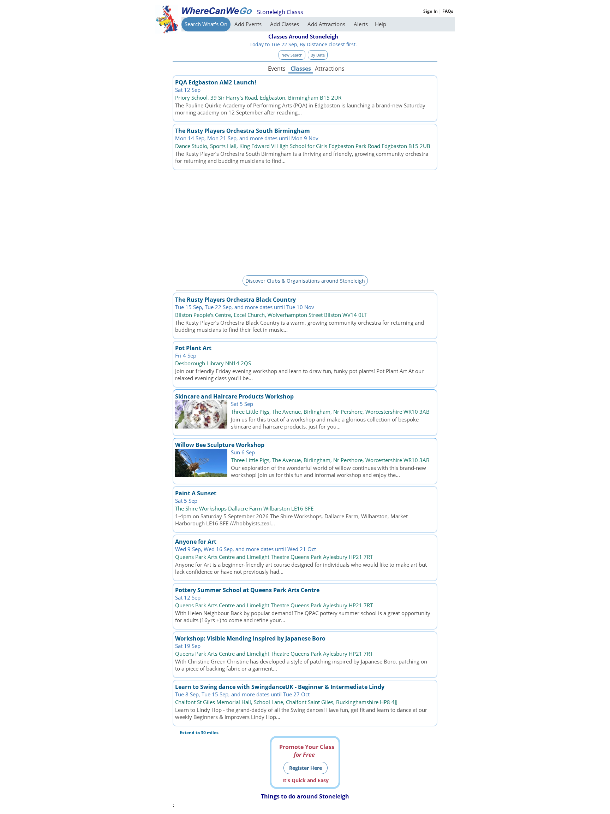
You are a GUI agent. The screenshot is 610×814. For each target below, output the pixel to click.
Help (380, 24)
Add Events (248, 24)
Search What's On (206, 24)
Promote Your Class (306, 751)
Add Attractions (327, 24)
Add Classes (285, 24)
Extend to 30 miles (199, 733)
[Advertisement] (305, 221)
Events (277, 68)
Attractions (329, 68)
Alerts (361, 24)
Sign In (430, 11)
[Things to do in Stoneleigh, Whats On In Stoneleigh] (216, 10)
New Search (292, 55)
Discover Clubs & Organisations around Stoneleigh (305, 280)
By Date (318, 55)
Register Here (305, 768)
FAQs (447, 11)
